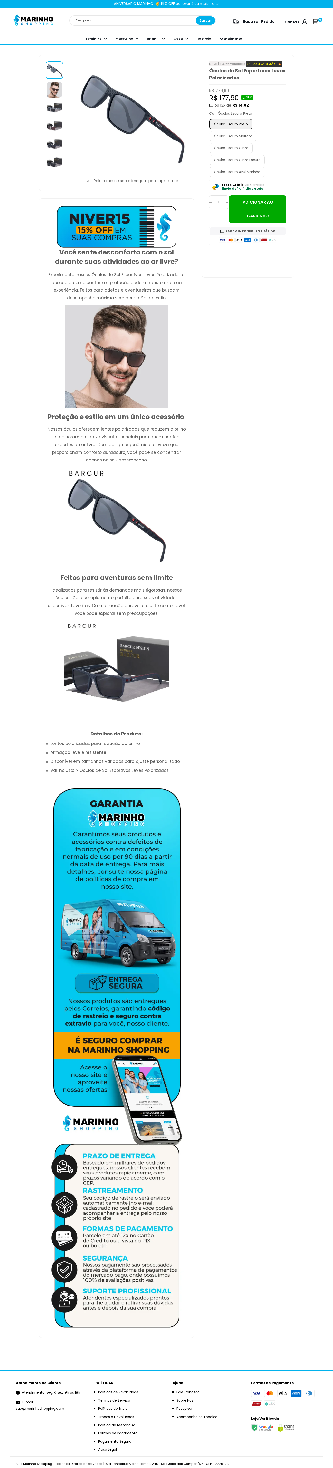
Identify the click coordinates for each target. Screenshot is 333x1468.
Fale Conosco (188, 1392)
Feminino (94, 38)
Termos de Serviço (114, 1400)
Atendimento (231, 38)
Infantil (153, 38)
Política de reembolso (116, 1425)
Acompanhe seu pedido (196, 1416)
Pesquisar (184, 1408)
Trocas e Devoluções (116, 1416)
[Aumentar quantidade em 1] (227, 202)
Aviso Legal (107, 1449)
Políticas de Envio (112, 1408)
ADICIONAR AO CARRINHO (258, 209)
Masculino (124, 38)
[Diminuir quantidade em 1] (210, 202)
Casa (178, 38)
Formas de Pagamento (117, 1433)
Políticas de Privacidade (118, 1392)
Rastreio (204, 38)
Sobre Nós (184, 1400)
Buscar (205, 20)
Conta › (292, 22)
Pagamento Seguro (114, 1441)
